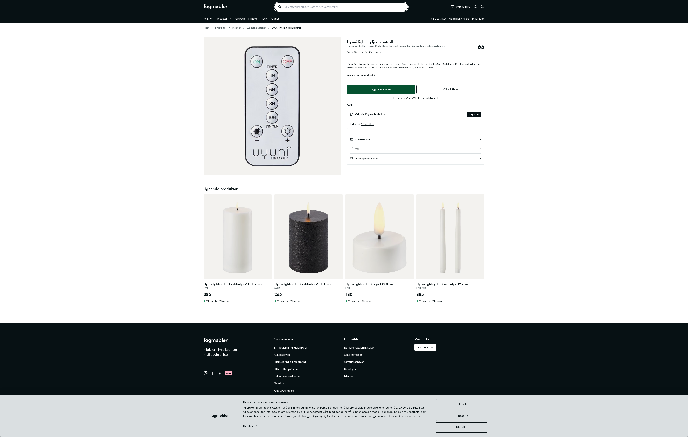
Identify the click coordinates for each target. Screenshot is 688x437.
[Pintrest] (220, 373)
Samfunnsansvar (354, 361)
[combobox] (341, 7)
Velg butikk (474, 114)
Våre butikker (438, 18)
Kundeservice (282, 354)
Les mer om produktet (360, 74)
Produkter (221, 18)
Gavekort (280, 383)
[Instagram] (206, 373)
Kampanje (239, 18)
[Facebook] (213, 373)
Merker (265, 18)
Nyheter (253, 18)
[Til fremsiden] (216, 6)
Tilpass (459, 415)
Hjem (206, 27)
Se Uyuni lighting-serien (368, 52)
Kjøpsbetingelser (284, 390)
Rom (206, 18)
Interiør (236, 27)
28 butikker (367, 124)
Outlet (275, 18)
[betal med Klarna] (228, 373)
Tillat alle (461, 403)
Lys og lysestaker (256, 27)
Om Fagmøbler (353, 354)
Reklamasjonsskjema (287, 376)
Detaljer (248, 426)
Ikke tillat (461, 427)
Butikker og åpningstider (359, 347)
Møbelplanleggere (459, 18)
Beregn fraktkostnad (428, 98)
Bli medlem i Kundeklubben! (291, 347)
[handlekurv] (474, 7)
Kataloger (350, 369)
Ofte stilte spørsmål (286, 369)
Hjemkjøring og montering (290, 361)
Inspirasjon (478, 18)
